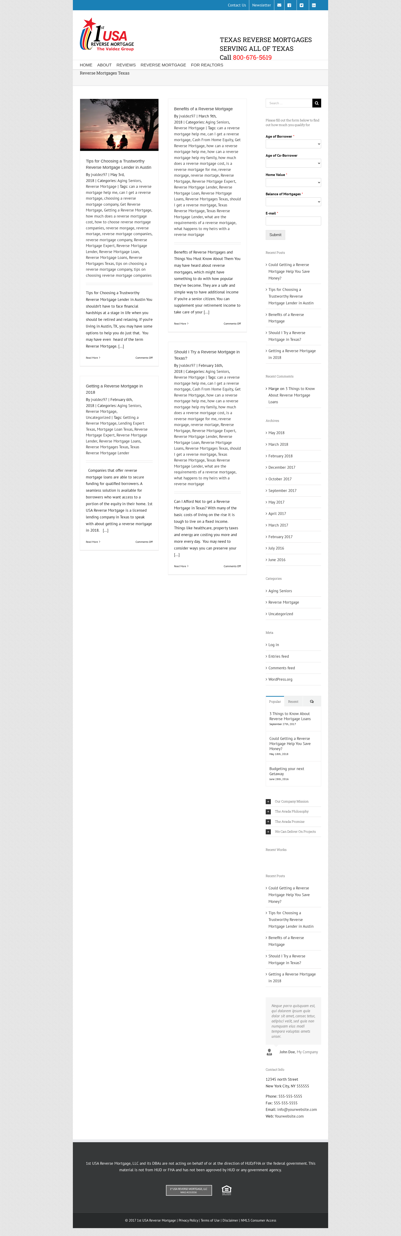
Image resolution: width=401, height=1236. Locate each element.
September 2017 (282, 490)
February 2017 (280, 536)
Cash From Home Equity (212, 139)
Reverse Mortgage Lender (195, 187)
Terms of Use (210, 1220)
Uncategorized (98, 417)
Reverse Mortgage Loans (106, 257)
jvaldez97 (99, 174)
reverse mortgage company (109, 239)
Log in (273, 644)
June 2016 (276, 559)
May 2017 (276, 502)
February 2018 (280, 456)
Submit (275, 235)
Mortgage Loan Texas (115, 429)
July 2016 (276, 548)
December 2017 (281, 467)
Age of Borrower (280, 136)
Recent (293, 701)
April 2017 (277, 513)
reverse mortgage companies (127, 233)
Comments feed (281, 667)
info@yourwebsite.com (297, 1109)
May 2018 (276, 432)
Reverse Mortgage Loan (119, 251)
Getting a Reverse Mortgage (127, 210)
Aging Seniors (129, 180)
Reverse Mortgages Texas (206, 199)
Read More (92, 357)
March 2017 (278, 525)
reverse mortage (205, 175)
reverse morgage (120, 228)
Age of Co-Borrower (282, 155)
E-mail (272, 213)
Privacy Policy (188, 1220)
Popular (275, 701)
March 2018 (278, 444)
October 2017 (280, 478)
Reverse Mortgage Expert (213, 181)
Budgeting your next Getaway (286, 771)
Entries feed (278, 656)
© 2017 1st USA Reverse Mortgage (151, 1220)
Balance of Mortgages (284, 194)
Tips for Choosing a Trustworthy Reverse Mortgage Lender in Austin (291, 296)
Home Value (276, 174)
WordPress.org (280, 679)
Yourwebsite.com (289, 1116)
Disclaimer (230, 1220)
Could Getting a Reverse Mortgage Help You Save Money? (289, 271)
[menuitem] (237, 5)
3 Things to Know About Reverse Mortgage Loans (291, 395)
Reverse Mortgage (101, 186)
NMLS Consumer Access (258, 1220)
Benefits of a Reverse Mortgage (203, 109)
